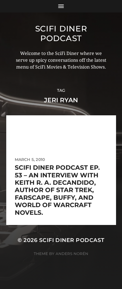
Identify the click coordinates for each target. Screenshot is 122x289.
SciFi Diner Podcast (61, 33)
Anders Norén (72, 253)
